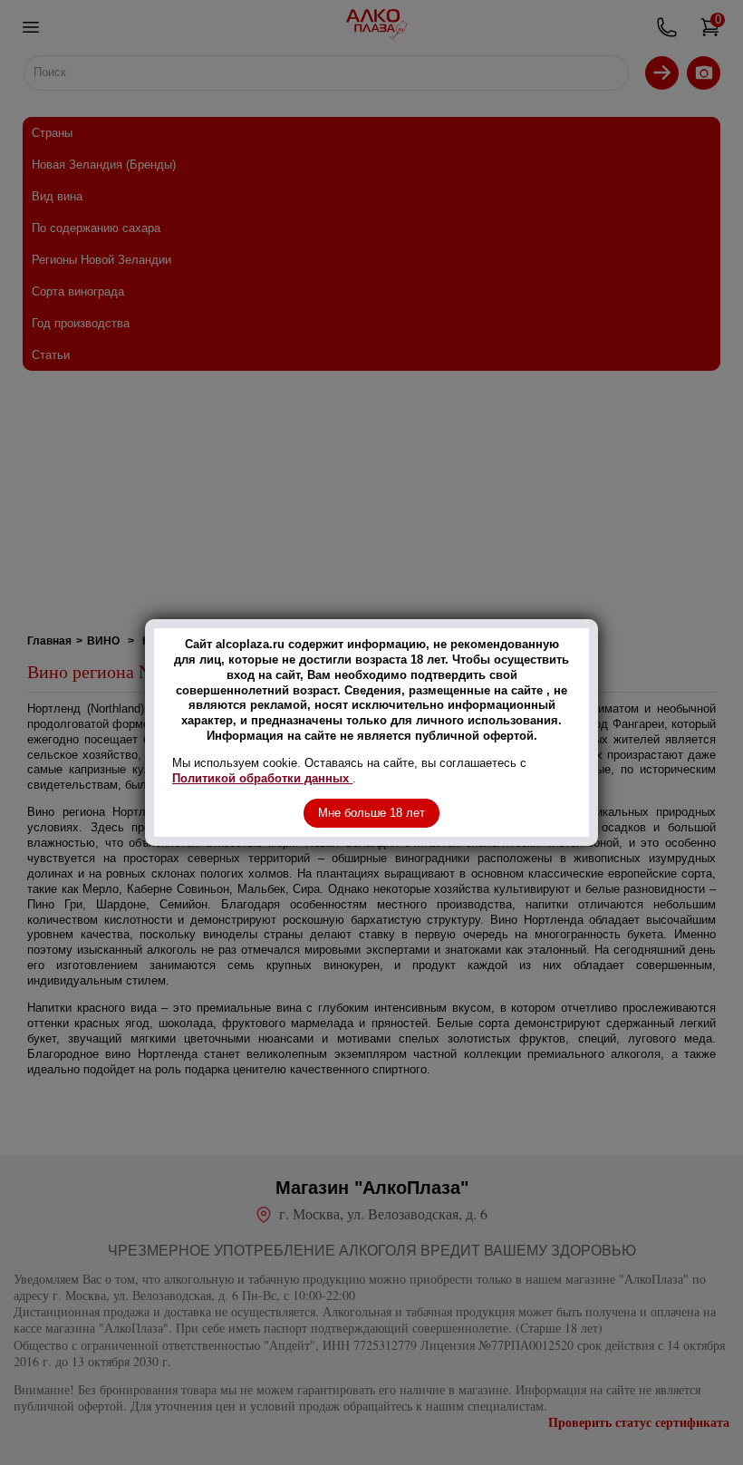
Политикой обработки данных (262, 778)
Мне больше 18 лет (371, 813)
